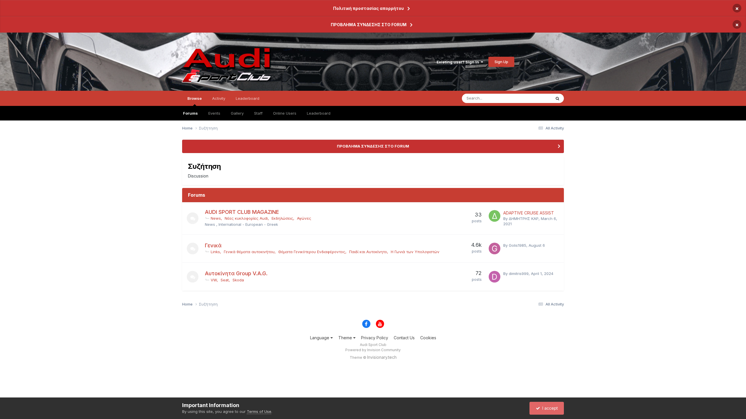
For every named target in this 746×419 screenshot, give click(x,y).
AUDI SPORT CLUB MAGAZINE (242, 212)
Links (215, 251)
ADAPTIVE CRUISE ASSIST (528, 212)
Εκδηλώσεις (282, 218)
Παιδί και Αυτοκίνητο (368, 251)
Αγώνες (304, 218)
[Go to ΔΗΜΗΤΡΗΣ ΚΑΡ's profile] (494, 216)
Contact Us (404, 337)
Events (214, 113)
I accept (549, 408)
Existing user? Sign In (459, 62)
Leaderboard (318, 113)
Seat (225, 280)
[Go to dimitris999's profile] (494, 277)
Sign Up (501, 61)
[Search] (557, 98)
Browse (194, 98)
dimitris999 (519, 273)
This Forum (533, 98)
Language (320, 337)
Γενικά (213, 245)
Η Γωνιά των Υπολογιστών (415, 251)
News (216, 218)
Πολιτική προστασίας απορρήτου (368, 8)
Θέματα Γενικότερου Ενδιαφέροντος (311, 251)
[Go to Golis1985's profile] (494, 248)
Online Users (284, 113)
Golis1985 (517, 245)
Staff (258, 113)
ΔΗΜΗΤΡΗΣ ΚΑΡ (524, 218)
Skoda (238, 280)
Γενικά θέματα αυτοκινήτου (249, 251)
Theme (345, 337)
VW (214, 280)
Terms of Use (259, 411)
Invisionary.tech (382, 357)
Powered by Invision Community (373, 350)
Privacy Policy (374, 337)
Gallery (237, 113)
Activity (218, 98)
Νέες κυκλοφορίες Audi (246, 218)
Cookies (428, 337)
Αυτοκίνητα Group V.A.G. (236, 273)
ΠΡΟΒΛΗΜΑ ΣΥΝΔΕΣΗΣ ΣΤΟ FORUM (369, 24)
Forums (190, 113)
